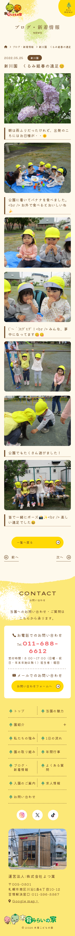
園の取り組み (25, 751)
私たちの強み (25, 738)
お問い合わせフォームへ (34, 686)
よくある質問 (55, 767)
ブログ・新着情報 (23, 47)
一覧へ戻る (25, 542)
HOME (8, 46)
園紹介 (19, 724)
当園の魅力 (55, 710)
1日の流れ (54, 738)
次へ (60, 557)
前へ (15, 557)
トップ (19, 710)
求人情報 (53, 783)
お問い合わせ (25, 796)
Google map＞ (25, 901)
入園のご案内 (25, 783)
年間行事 (53, 751)
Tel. (37, 647)
